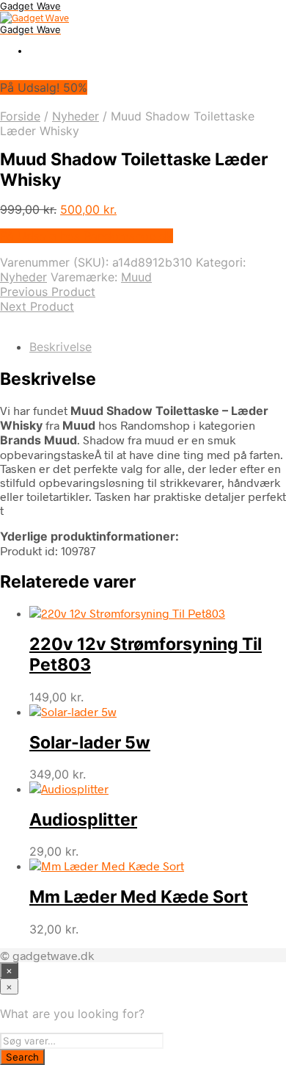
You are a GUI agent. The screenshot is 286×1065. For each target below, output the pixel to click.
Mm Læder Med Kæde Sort (138, 897)
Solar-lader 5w (89, 742)
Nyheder (75, 116)
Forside (20, 116)
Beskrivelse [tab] (60, 346)
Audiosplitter (83, 819)
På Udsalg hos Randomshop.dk (86, 235)
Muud (136, 277)
